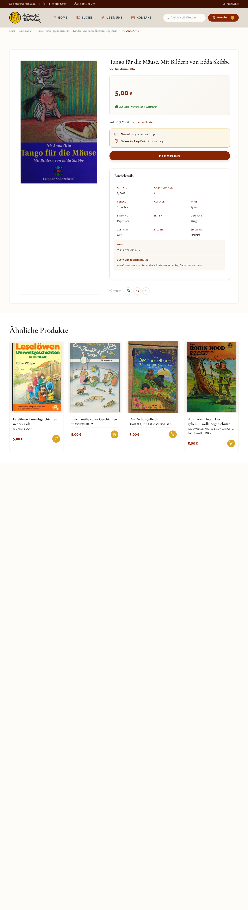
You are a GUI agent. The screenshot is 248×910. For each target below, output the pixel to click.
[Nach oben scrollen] (237, 903)
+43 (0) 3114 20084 (56, 4)
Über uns (114, 17)
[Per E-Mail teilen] (137, 291)
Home (63, 17)
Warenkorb (225, 17)
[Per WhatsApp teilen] (128, 291)
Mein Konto (233, 4)
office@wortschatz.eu (24, 4)
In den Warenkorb (170, 155)
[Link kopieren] (146, 291)
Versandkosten (145, 122)
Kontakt (144, 17)
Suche (87, 17)
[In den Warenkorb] (56, 439)
